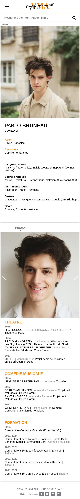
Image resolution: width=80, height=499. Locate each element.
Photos (20, 228)
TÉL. (22, 493)
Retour (5, 24)
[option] (40, 275)
